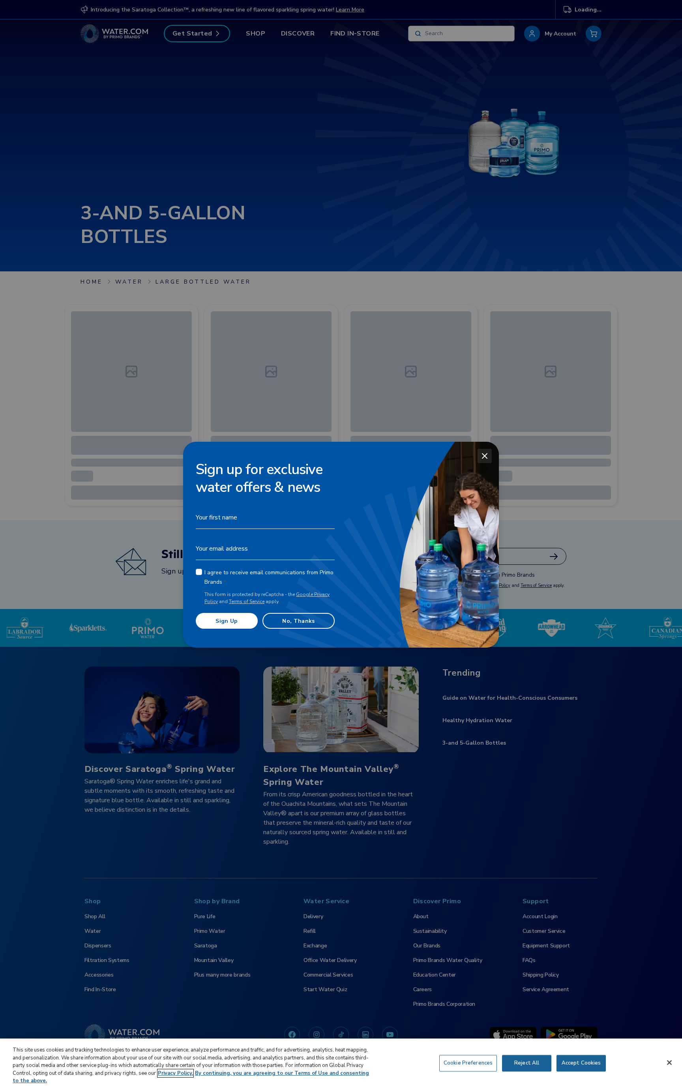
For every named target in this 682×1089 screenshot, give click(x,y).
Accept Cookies (581, 1063)
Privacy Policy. (175, 1073)
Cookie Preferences (468, 1063)
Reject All (526, 1063)
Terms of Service (246, 601)
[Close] (485, 456)
